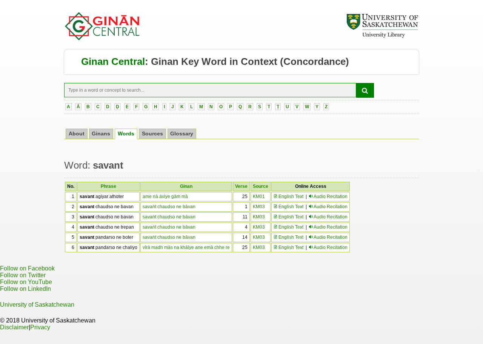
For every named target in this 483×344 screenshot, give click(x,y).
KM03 (259, 206)
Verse (241, 186)
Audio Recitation (331, 196)
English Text (290, 196)
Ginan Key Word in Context (214, 61)
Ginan (186, 186)
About (77, 134)
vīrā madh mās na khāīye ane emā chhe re (186, 247)
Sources (152, 134)
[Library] (382, 37)
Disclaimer (14, 327)
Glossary (181, 134)
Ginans (101, 134)
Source (260, 186)
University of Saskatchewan (37, 304)
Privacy (40, 327)
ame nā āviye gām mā (165, 196)
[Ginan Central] (102, 38)
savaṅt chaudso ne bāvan (169, 206)
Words (126, 134)
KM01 (259, 196)
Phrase (108, 186)
